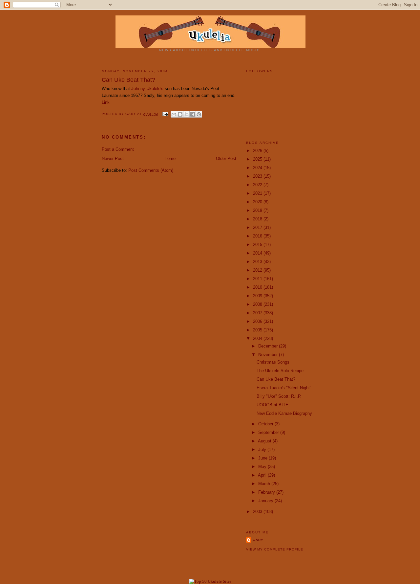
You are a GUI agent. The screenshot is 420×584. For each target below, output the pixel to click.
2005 (258, 329)
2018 (258, 218)
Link (106, 102)
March (264, 483)
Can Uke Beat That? (276, 379)
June (263, 458)
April (263, 475)
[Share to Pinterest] (199, 114)
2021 (258, 193)
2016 (258, 236)
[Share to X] (186, 114)
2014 (258, 253)
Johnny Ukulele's (147, 88)
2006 (258, 321)
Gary (131, 114)
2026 (258, 150)
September (269, 432)
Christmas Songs (273, 362)
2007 (258, 312)
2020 (258, 201)
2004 (258, 338)
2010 (258, 287)
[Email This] (174, 114)
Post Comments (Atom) (150, 170)
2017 (258, 227)
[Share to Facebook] (192, 114)
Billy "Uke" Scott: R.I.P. (279, 396)
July (262, 449)
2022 (258, 184)
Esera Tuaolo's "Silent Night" (284, 387)
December (268, 346)
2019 (258, 210)
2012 (258, 270)
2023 (258, 176)
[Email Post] (165, 114)
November (268, 354)
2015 (258, 244)
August (265, 440)
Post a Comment (118, 149)
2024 (258, 167)
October (266, 423)
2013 (258, 261)
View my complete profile (274, 549)
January (266, 500)
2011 (258, 278)
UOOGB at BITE (272, 404)
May (263, 466)
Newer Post (113, 158)
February (267, 492)
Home (170, 158)
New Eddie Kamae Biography (284, 413)
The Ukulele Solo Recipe (280, 370)
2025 (258, 159)
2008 (258, 304)
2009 (258, 295)
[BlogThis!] (180, 114)
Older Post (226, 158)
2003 (258, 511)
